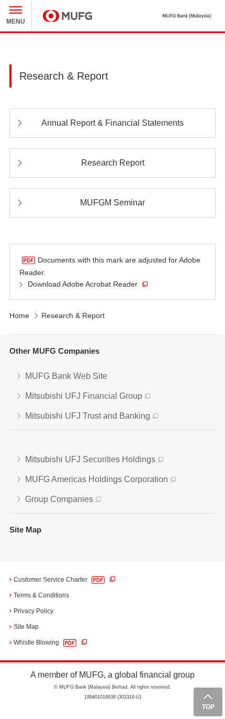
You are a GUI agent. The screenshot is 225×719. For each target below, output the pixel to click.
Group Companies (59, 499)
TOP (208, 707)
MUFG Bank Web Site (66, 376)
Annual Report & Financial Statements (112, 122)
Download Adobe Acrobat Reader (84, 284)
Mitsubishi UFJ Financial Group (83, 395)
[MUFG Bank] (181, 15)
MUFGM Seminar (112, 202)
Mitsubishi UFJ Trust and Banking (87, 415)
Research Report (112, 162)
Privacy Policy (33, 611)
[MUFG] (67, 16)
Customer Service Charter (51, 579)
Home (19, 315)
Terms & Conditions (41, 595)
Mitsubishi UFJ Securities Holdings (90, 459)
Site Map (25, 529)
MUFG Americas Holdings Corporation (96, 479)
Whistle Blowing (37, 642)
